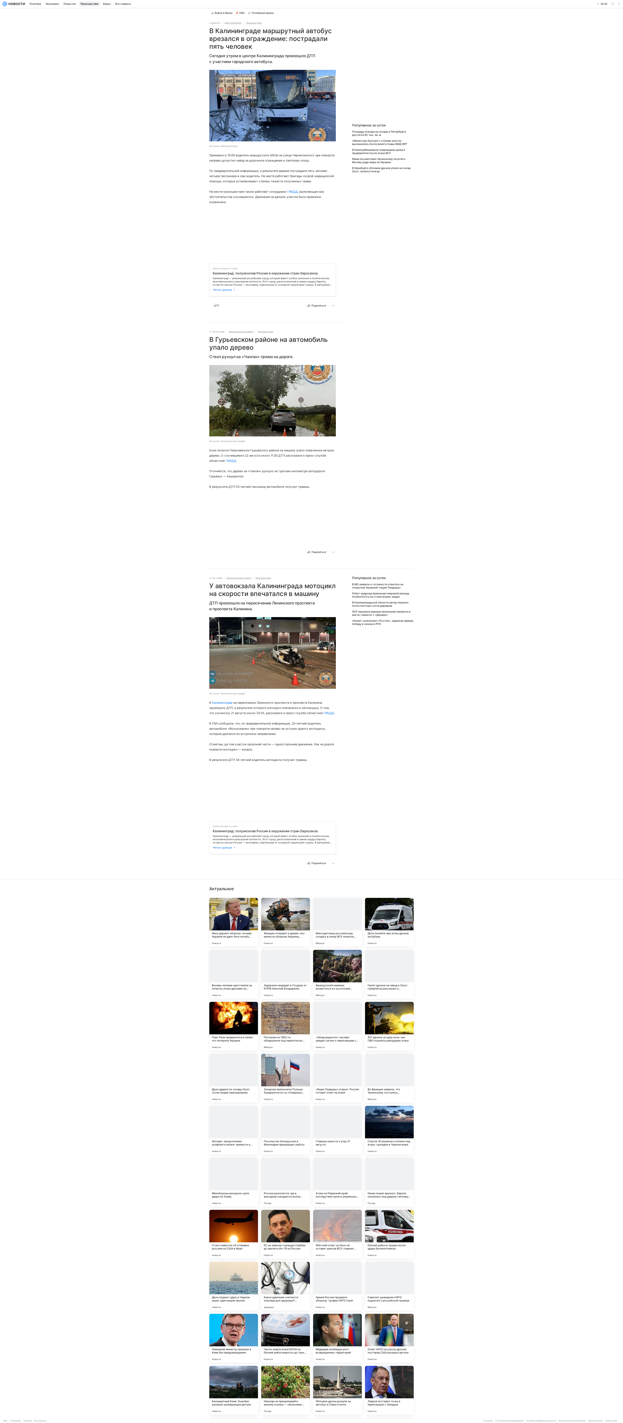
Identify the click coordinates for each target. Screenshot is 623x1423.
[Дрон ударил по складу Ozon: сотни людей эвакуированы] (233, 1078)
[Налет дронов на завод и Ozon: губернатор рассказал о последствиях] (389, 974)
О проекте (488, 1420)
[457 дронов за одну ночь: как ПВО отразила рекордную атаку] (389, 1026)
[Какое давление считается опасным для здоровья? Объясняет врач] (285, 1286)
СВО (242, 12)
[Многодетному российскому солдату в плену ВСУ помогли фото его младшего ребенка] (337, 922)
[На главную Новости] (16, 4)
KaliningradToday (233, 23)
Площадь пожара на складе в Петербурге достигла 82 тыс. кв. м (379, 133)
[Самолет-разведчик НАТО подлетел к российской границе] (389, 1286)
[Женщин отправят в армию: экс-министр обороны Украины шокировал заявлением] (285, 922)
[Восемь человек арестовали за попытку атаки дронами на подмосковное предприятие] (233, 974)
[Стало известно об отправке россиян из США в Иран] (233, 1234)
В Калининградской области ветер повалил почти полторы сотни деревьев (380, 604)
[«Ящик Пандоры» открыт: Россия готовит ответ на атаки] (337, 1078)
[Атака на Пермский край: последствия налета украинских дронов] (337, 1182)
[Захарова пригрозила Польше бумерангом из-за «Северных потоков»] (285, 1078)
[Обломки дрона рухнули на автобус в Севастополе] (337, 1390)
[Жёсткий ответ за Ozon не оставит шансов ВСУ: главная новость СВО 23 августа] (337, 1234)
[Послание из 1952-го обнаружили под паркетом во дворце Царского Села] (285, 1026)
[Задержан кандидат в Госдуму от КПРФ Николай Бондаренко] (285, 974)
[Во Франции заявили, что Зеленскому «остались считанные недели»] (389, 1078)
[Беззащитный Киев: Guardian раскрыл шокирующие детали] (233, 1390)
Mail (5, 1420)
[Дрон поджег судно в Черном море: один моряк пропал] (233, 1286)
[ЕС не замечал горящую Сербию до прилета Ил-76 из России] (285, 1234)
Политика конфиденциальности (541, 1420)
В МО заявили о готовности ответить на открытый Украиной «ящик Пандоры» (377, 586)
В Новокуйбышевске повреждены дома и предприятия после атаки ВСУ (378, 151)
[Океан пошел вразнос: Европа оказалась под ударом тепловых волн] (389, 1182)
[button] (272, 106)
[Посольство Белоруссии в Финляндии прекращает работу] (285, 1130)
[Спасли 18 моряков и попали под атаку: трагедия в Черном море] (389, 1130)
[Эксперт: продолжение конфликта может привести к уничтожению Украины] (233, 1130)
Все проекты (40, 1420)
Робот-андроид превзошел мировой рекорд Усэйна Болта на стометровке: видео (380, 595)
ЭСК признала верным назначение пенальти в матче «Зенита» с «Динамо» (381, 613)
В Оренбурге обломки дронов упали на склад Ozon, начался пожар (381, 169)
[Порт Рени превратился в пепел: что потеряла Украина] (233, 1026)
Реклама (28, 1420)
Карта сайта (611, 1420)
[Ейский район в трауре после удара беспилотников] (389, 1234)
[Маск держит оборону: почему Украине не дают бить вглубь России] (233, 922)
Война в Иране (223, 12)
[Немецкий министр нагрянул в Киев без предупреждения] (233, 1338)
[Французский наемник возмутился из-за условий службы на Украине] (337, 974)
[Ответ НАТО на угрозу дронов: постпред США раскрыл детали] (389, 1338)
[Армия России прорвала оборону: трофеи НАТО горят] (337, 1286)
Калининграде (222, 702)
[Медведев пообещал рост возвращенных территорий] (337, 1338)
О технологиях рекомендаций (509, 1420)
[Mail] (5, 4)
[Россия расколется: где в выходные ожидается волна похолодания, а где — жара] (285, 1182)
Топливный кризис (262, 12)
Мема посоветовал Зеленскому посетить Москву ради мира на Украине (378, 160)
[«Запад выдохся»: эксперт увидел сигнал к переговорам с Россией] (337, 1026)
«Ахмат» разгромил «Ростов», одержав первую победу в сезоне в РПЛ (382, 622)
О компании (15, 1420)
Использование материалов (572, 1420)
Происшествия (254, 23)
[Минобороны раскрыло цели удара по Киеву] (233, 1182)
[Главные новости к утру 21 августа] (337, 1130)
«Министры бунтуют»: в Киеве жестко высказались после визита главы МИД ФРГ (379, 142)
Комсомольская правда (241, 331)
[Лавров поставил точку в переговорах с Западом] (389, 1390)
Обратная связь (595, 1420)
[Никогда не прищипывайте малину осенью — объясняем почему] (285, 1390)
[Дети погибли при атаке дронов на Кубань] (389, 922)
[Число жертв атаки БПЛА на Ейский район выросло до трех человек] (285, 1338)
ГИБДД (292, 191)
